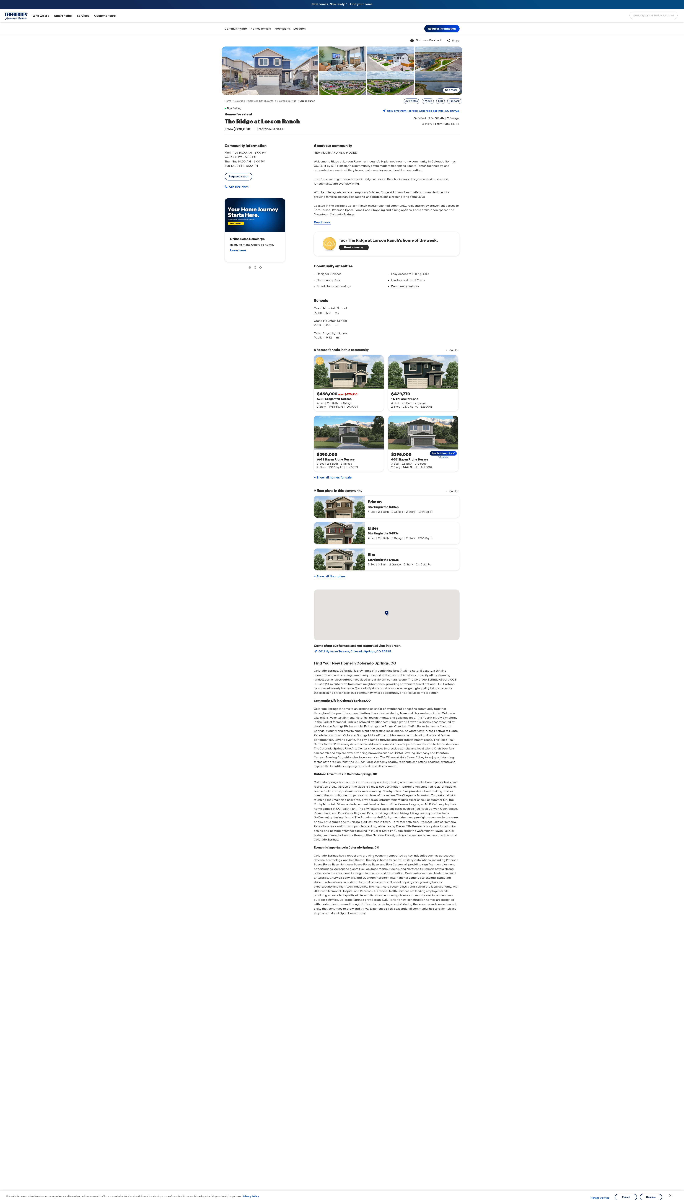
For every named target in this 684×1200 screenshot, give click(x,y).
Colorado (240, 100)
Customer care (105, 16)
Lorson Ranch (307, 100)
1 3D (440, 101)
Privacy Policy (251, 1196)
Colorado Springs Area (260, 100)
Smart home (63, 16)
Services (83, 16)
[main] (342, 617)
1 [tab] (250, 268)
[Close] (670, 1195)
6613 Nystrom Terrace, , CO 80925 (423, 111)
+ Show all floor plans (330, 576)
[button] (442, 28)
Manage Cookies (599, 1197)
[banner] (342, 4)
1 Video (427, 101)
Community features (405, 286)
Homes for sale (260, 28)
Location (299, 28)
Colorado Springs (286, 100)
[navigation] (270, 101)
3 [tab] (261, 268)
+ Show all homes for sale (333, 477)
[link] (270, 70)
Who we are (41, 16)
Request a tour (239, 176)
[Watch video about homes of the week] (327, 243)
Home (228, 100)
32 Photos (411, 101)
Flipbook (454, 101)
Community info (236, 28)
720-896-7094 (238, 186)
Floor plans (282, 28)
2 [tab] (256, 268)
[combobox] (653, 15)
